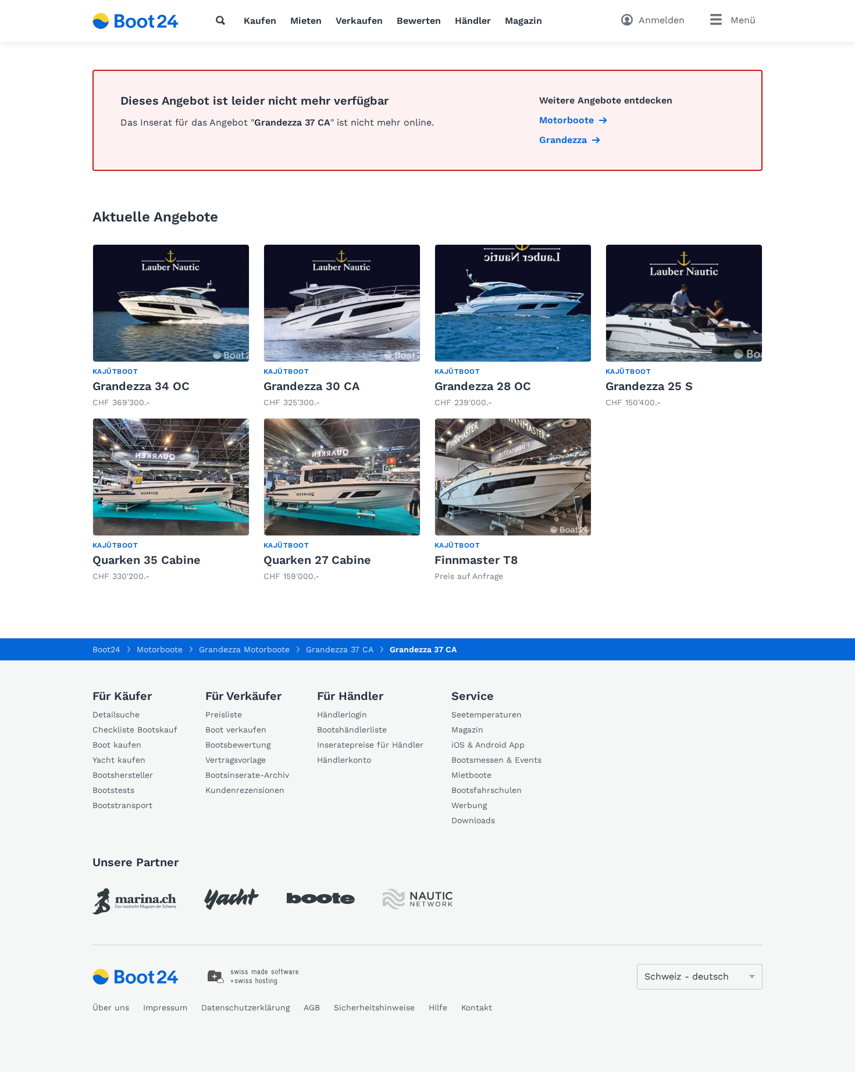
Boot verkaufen (235, 729)
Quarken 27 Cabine (317, 560)
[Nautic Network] (418, 899)
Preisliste (223, 714)
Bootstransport (122, 805)
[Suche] (223, 20)
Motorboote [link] (566, 120)
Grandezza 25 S (649, 386)
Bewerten (419, 20)
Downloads (473, 820)
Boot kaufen (116, 744)
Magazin (523, 20)
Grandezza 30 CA (311, 386)
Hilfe (438, 1007)
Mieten (306, 20)
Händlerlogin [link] (342, 714)
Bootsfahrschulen (486, 790)
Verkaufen (359, 20)
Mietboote (471, 775)
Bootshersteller (122, 775)
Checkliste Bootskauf (134, 729)
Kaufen (260, 20)
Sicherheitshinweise (374, 1007)
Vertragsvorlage (235, 759)
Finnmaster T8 (476, 560)
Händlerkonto (344, 759)
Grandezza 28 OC (482, 386)
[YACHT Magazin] (231, 899)
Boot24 (106, 649)
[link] (171, 326)
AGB (312, 1007)
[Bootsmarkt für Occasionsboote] (135, 21)
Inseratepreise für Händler (370, 744)
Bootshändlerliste (352, 729)
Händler (473, 20)
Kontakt (476, 1007)
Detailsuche (116, 714)
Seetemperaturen (486, 714)
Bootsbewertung (237, 744)
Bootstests (113, 790)
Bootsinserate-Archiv (247, 775)
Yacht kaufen (118, 759)
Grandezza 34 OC (141, 386)
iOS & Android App (488, 744)
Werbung (469, 805)
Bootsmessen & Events (496, 759)
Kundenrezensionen (244, 790)
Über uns (110, 1007)
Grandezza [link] (563, 139)
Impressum (165, 1007)
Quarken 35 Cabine (146, 560)
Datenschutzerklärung (245, 1007)
